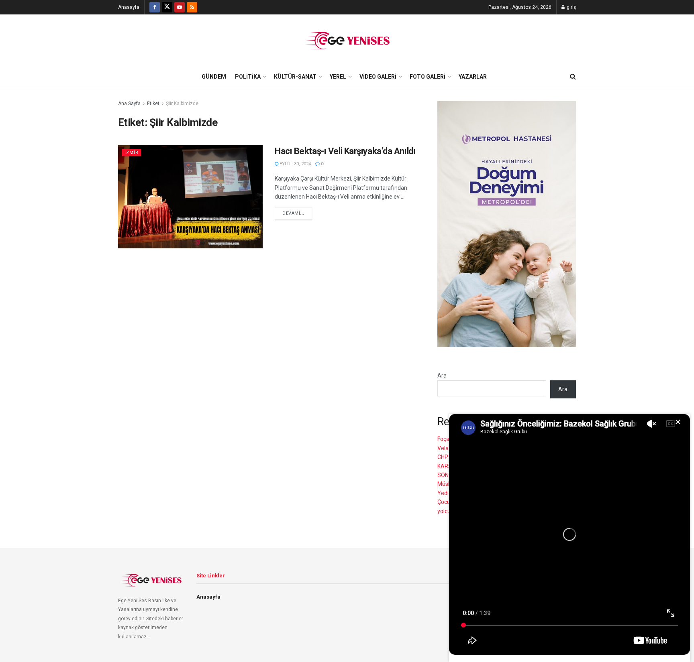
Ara (442, 375)
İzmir (132, 152)
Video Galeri (377, 76)
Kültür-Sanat (295, 76)
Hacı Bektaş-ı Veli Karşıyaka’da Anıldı (345, 151)
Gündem (214, 76)
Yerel (338, 76)
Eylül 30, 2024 (294, 164)
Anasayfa (128, 7)
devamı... (293, 213)
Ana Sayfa (129, 103)
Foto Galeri (427, 76)
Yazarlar (473, 76)
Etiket (153, 103)
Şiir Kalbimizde (182, 103)
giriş (570, 7)
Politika (248, 76)
